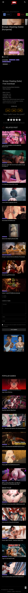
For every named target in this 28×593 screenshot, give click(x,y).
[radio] (8, 120)
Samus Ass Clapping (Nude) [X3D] (10, 238)
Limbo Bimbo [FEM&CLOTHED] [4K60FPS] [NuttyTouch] (11, 146)
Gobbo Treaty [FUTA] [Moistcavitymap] (11, 293)
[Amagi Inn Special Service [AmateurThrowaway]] (14, 248)
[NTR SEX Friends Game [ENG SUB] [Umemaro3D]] (14, 496)
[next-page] (5, 296)
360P (8, 110)
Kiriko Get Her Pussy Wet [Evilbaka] (10, 522)
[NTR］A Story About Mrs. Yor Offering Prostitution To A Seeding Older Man (11, 483)
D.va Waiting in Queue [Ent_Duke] (10, 184)
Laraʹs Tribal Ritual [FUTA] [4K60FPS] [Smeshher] (13, 446)
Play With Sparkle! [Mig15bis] (9, 410)
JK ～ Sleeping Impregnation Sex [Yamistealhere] (13, 428)
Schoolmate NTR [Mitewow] (8, 220)
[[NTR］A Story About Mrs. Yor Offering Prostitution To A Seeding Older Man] (14, 474)
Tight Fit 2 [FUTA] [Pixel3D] (8, 558)
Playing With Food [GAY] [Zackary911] (11, 464)
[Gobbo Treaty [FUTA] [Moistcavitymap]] (14, 285)
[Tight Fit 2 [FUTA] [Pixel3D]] (14, 550)
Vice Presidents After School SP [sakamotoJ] (13, 576)
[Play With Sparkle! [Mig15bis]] (14, 402)
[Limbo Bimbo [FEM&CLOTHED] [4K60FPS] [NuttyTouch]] (14, 137)
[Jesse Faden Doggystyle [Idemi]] (14, 194)
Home (3, 11)
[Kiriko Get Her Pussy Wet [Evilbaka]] (14, 514)
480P (14, 110)
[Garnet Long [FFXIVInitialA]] (14, 266)
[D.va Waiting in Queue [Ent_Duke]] (14, 176)
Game (17, 59)
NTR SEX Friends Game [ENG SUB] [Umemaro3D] (13, 504)
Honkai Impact (6, 61)
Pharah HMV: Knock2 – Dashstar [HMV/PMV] (12, 540)
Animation (7, 11)
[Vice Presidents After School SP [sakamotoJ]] (14, 568)
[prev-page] (3, 296)
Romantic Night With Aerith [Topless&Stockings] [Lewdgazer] (13, 165)
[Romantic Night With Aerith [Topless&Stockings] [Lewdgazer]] (14, 156)
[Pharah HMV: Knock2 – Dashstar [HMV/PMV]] (14, 532)
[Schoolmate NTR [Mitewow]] (14, 212)
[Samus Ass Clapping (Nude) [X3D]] (14, 230)
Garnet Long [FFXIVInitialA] (8, 275)
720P (20, 110)
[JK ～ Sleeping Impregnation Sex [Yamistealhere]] (14, 420)
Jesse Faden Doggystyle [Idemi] (9, 202)
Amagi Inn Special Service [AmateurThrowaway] (13, 257)
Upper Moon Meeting (7, 392)
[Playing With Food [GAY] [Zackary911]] (14, 456)
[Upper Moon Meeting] (14, 384)
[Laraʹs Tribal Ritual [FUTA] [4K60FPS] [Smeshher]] (14, 438)
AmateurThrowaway (6, 254)
